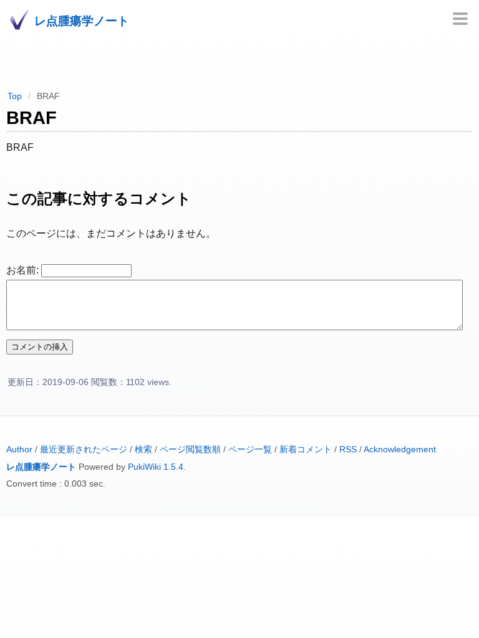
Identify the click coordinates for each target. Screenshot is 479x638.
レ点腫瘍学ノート (41, 467)
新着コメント (305, 449)
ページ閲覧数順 (190, 449)
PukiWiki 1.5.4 (155, 467)
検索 (143, 449)
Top (14, 96)
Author (19, 449)
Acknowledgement (400, 449)
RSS (348, 449)
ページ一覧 (250, 449)
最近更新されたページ (83, 449)
